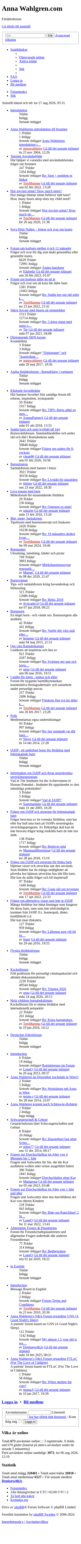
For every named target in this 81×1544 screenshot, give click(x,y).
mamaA (28, 1390)
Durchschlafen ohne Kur (59, 1178)
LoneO (28, 1069)
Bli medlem (33, 1402)
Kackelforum (19, 969)
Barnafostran (19, 464)
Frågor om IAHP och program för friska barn (41, 862)
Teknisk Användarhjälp (26, 156)
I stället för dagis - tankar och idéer (33, 677)
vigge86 (28, 456)
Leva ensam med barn (25, 491)
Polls (13, 716)
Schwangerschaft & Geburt (29, 1119)
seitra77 (28, 1147)
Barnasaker (18, 549)
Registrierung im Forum (58, 1065)
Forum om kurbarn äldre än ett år (32, 279)
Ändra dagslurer (53, 267)
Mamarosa (30, 1181)
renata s (28, 1096)
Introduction (18, 1054)
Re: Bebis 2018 (52, 599)
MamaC (28, 572)
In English (17, 1266)
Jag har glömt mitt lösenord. (48, 1417)
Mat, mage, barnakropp (26, 518)
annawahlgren (32, 148)
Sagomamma (32, 804)
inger (26, 939)
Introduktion (18, 110)
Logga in (10, 1402)
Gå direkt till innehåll (16, 26)
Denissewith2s (33, 1347)
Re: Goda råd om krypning (60, 889)
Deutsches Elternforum (26, 1035)
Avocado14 (31, 603)
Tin (25, 329)
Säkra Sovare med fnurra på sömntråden (37, 310)
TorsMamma (31, 183)
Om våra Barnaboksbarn (27, 646)
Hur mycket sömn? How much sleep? (36, 191)
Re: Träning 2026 (54, 989)
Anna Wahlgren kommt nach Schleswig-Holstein (43, 1104)
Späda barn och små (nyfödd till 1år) (35, 429)
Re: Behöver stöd (54, 846)
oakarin (28, 510)
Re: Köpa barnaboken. (57, 1020)
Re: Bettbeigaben (54, 1251)
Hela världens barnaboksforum (31, 1000)
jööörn (27, 483)
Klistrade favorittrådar (25, 390)
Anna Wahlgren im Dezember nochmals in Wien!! (44, 1077)
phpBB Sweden (44, 1514)
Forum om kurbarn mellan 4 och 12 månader (40, 248)
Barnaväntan (19, 580)
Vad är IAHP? (52, 800)
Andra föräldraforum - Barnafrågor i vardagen (41, 372)
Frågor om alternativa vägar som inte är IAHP (41, 901)
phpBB (19, 1507)
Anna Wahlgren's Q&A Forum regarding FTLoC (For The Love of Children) (43, 1360)
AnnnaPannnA (33, 418)
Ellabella (29, 271)
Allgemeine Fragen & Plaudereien (33, 1228)
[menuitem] (31, 57)
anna (26, 669)
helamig (28, 638)
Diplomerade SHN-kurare (28, 337)
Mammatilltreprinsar (37, 850)
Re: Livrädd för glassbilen (60, 479)
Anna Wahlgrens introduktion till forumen (38, 129)
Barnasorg (17, 611)
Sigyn (27, 739)
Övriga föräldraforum (25, 950)
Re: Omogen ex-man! (57, 507)
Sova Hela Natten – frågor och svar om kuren (41, 229)
